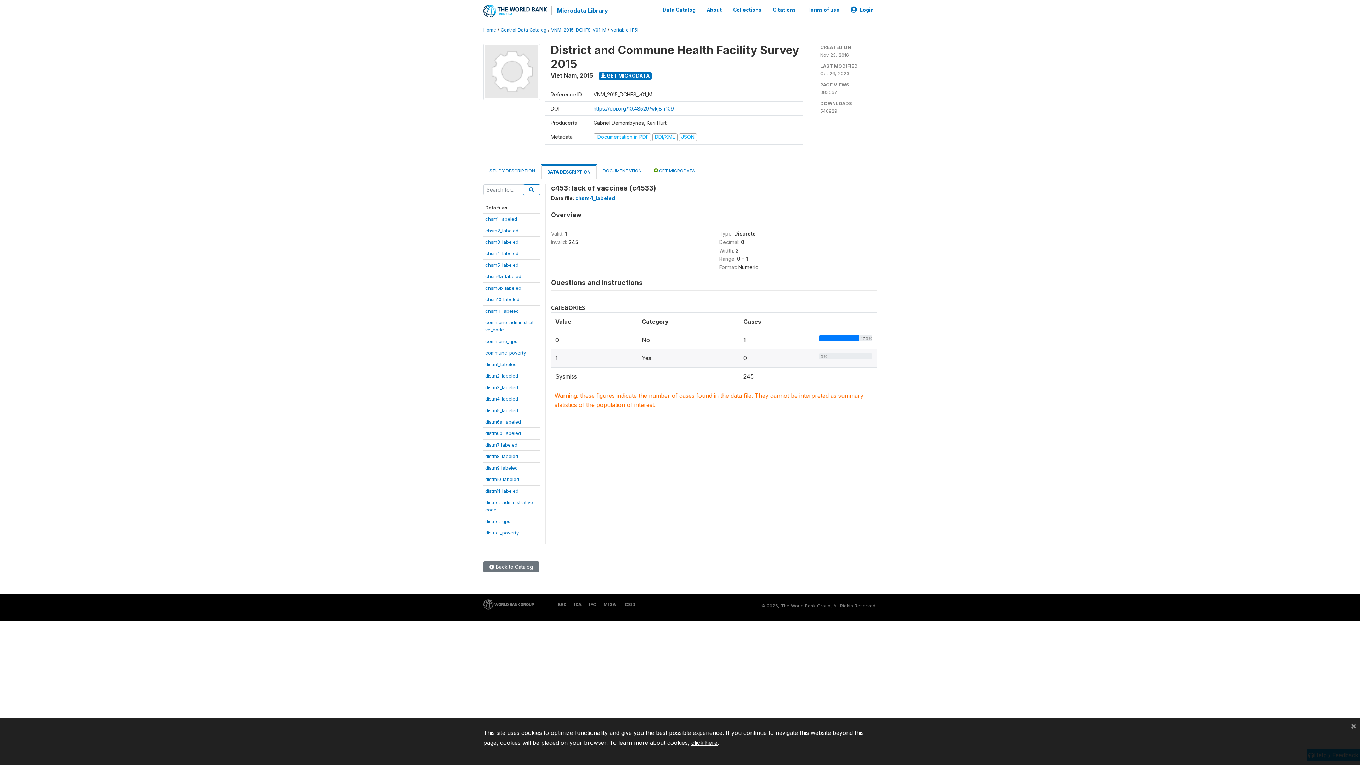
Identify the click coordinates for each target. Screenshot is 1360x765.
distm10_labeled (502, 479)
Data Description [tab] (569, 172)
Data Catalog (679, 10)
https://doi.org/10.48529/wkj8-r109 (634, 109)
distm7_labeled (501, 445)
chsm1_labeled (501, 219)
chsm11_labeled (502, 311)
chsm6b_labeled (503, 288)
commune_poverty (505, 353)
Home (489, 30)
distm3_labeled (501, 387)
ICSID (629, 604)
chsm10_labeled (502, 299)
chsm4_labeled (501, 253)
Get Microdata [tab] (676, 171)
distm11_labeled (501, 491)
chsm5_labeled (501, 265)
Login (867, 10)
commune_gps (501, 341)
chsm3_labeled (501, 242)
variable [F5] (625, 30)
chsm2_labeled (501, 230)
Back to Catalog (513, 567)
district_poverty (502, 533)
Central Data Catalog (523, 30)
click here (704, 742)
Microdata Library (582, 10)
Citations (784, 10)
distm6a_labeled (503, 422)
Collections (747, 10)
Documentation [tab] (622, 171)
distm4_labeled (501, 399)
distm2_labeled (501, 376)
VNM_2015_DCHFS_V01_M (578, 30)
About (714, 10)
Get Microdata (628, 76)
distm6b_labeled (503, 433)
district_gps (497, 521)
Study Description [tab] (512, 171)
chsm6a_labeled (503, 276)
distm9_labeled (501, 468)
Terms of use (823, 10)
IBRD (561, 604)
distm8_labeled (501, 456)
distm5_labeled (501, 410)
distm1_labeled (501, 364)
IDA (578, 604)
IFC (592, 604)
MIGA (610, 604)
